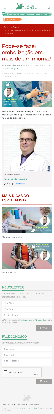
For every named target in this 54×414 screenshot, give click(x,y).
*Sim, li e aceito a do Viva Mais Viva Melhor (27, 321)
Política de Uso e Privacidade (32, 320)
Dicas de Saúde (11, 27)
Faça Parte (21, 404)
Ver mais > (20, 183)
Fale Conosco (34, 404)
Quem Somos (7, 404)
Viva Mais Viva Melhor (28, 408)
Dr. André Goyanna (11, 68)
